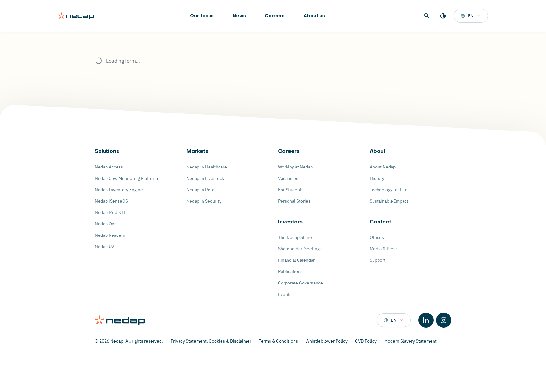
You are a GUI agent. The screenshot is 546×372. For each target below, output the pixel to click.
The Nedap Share (295, 237)
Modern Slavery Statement (410, 341)
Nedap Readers (110, 235)
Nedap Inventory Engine (119, 189)
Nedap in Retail (201, 189)
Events (285, 294)
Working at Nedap (295, 167)
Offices (377, 237)
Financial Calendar (296, 260)
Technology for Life (389, 189)
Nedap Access (109, 167)
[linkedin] (426, 320)
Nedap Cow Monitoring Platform (126, 178)
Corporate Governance (300, 283)
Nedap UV (104, 246)
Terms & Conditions (278, 341)
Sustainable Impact (389, 201)
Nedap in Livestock (205, 178)
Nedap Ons (106, 224)
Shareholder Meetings (300, 249)
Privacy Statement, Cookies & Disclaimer (211, 341)
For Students (291, 189)
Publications (290, 271)
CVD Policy (366, 341)
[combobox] (471, 16)
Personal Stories (294, 201)
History (377, 178)
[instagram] (443, 320)
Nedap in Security (203, 201)
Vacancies (288, 178)
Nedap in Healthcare (206, 167)
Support (377, 260)
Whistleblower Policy (327, 341)
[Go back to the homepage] (76, 15)
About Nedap (383, 167)
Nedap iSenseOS (111, 201)
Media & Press (384, 249)
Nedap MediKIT (110, 212)
